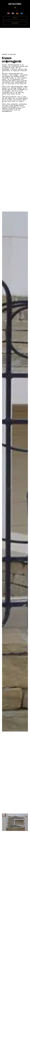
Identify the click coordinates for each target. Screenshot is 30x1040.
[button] (15, 7)
